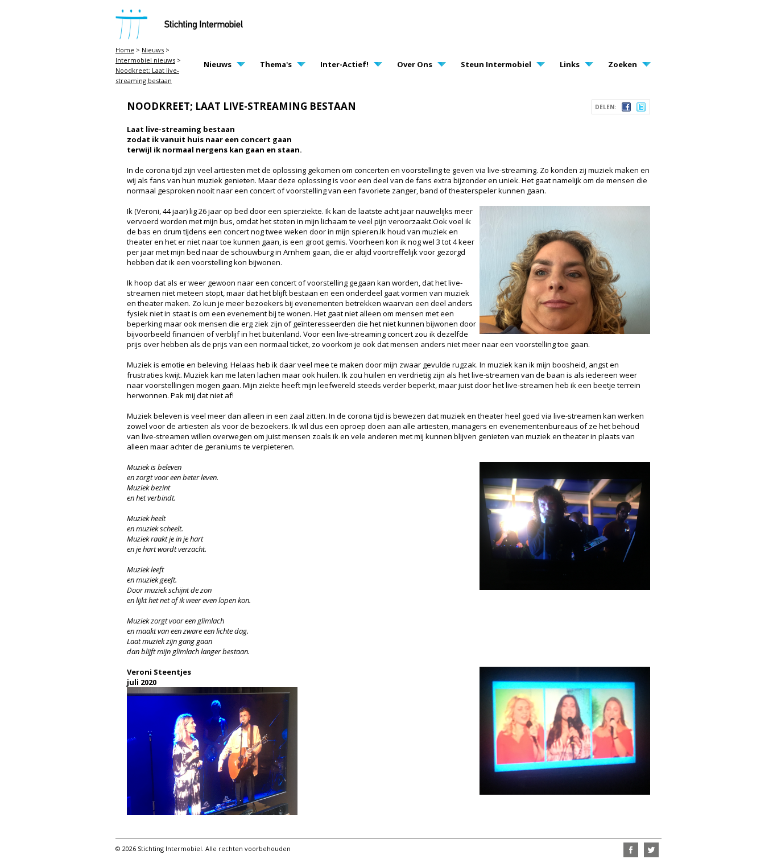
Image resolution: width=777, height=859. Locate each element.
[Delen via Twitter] (641, 109)
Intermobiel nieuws (145, 60)
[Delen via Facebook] (626, 109)
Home (124, 50)
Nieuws (153, 50)
